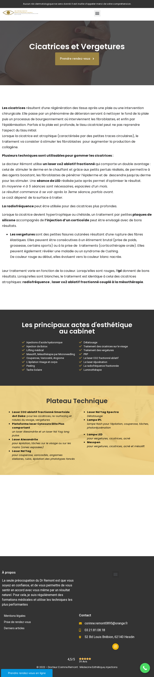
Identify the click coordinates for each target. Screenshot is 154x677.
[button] (97, 13)
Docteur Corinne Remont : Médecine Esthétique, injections (83, 667)
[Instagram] (115, 646)
